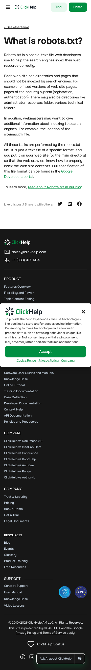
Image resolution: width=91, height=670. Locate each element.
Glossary (10, 555)
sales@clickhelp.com (29, 252)
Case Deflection (15, 397)
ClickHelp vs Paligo (17, 471)
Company (68, 360)
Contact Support (16, 586)
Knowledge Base (16, 379)
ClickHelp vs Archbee (19, 465)
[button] (83, 311)
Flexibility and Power (19, 293)
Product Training (16, 561)
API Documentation (18, 416)
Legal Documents (16, 521)
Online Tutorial (14, 385)
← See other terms (16, 27)
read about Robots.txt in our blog (55, 187)
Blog (7, 543)
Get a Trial (11, 515)
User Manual (13, 592)
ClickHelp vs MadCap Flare (22, 447)
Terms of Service (54, 633)
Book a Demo (13, 509)
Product (12, 279)
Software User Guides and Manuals (29, 373)
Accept (45, 351)
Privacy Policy (48, 360)
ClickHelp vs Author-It (19, 477)
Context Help (13, 409)
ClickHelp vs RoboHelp (20, 459)
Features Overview (17, 287)
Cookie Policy (26, 360)
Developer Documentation (22, 403)
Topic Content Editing (19, 299)
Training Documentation (21, 391)
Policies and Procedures (21, 422)
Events (9, 549)
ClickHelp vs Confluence (21, 453)
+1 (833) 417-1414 (26, 260)
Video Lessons (14, 606)
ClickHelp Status (50, 644)
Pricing (9, 503)
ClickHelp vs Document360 (23, 441)
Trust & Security (15, 497)
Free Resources (15, 567)
